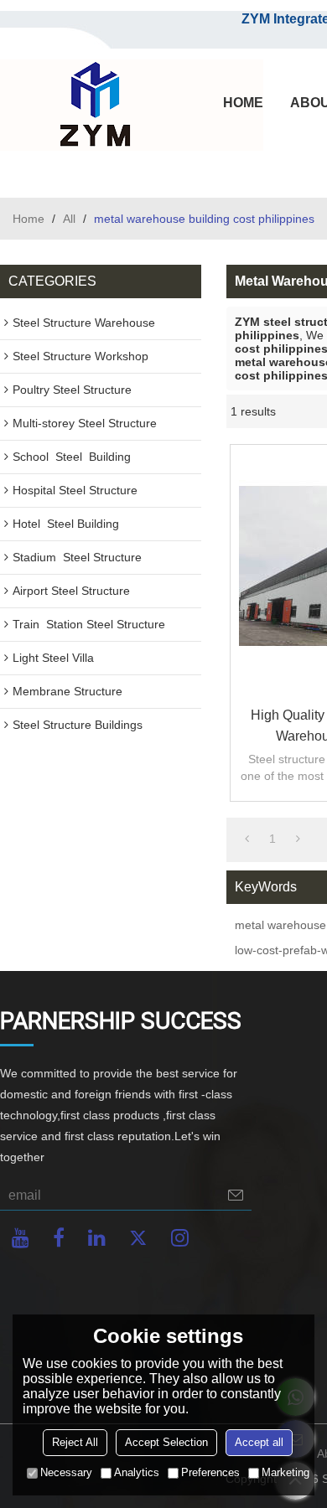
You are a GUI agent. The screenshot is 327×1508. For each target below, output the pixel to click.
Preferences (210, 1472)
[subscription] (236, 1195)
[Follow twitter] (138, 1237)
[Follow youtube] (20, 1237)
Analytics (136, 1472)
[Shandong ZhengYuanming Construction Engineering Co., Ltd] (92, 105)
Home (28, 218)
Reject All (75, 1442)
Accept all (259, 1442)
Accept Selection (166, 1442)
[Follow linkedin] (97, 1237)
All (69, 218)
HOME (243, 103)
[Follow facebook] (59, 1237)
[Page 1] (246, 838)
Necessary (66, 1472)
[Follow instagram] (180, 1237)
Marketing (285, 1472)
